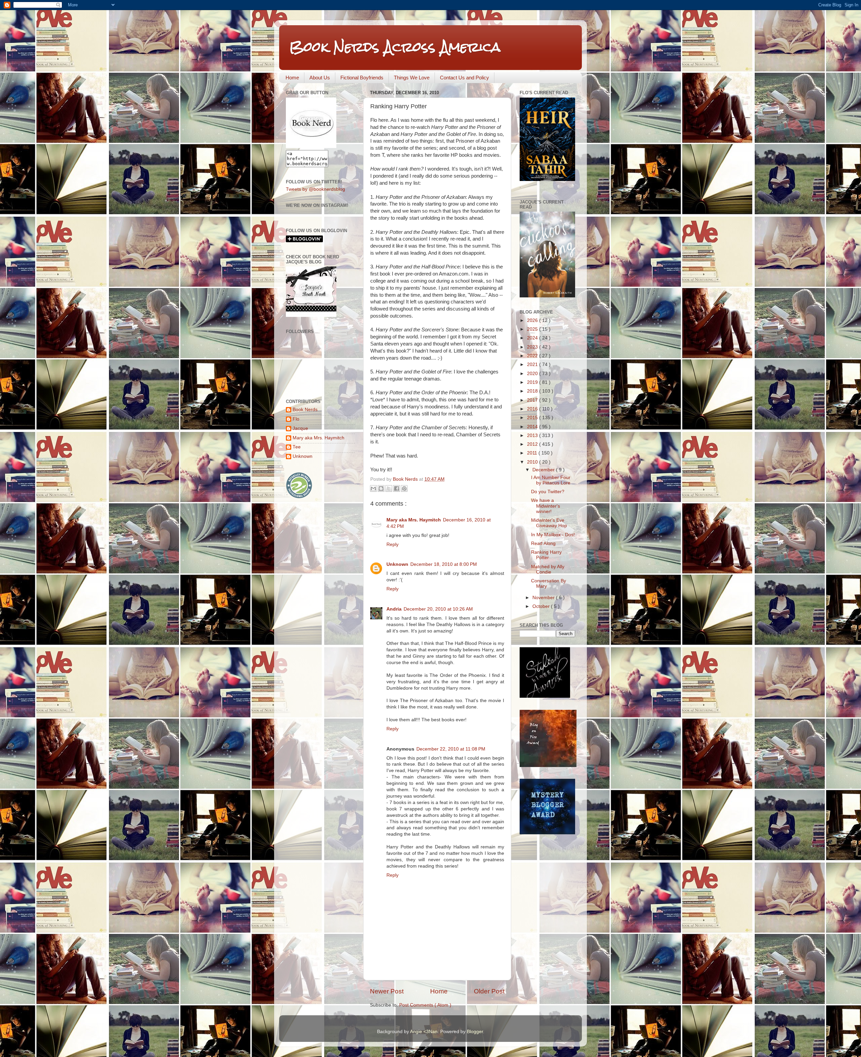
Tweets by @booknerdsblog (315, 189)
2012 (533, 444)
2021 (533, 364)
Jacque (300, 428)
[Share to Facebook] (396, 488)
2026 (533, 320)
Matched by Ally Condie (547, 569)
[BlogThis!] (381, 488)
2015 (533, 417)
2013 (533, 435)
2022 (533, 355)
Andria (394, 609)
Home (292, 77)
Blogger (475, 1031)
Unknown (397, 564)
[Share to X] (388, 488)
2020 (533, 373)
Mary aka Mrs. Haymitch (413, 519)
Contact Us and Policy (464, 77)
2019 (533, 382)
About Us (319, 77)
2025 (533, 329)
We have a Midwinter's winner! (545, 506)
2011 (532, 452)
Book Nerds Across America (394, 47)
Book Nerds (305, 409)
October (541, 606)
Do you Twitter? (547, 491)
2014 (533, 426)
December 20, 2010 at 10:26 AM (438, 609)
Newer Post (387, 991)
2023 (533, 347)
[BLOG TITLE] (311, 146)
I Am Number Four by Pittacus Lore (550, 480)
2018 (533, 391)
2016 (533, 408)
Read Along (543, 543)
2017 (533, 400)
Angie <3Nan (424, 1031)
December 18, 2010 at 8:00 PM (443, 564)
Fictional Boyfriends (361, 77)
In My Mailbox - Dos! (553, 534)
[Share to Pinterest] (404, 488)
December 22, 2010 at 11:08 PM (450, 749)
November (544, 597)
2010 (533, 462)
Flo (296, 419)
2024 (533, 337)
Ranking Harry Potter (546, 555)
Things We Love (411, 77)
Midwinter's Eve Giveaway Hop (549, 523)
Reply (392, 544)
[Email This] (373, 488)
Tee (297, 446)
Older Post (489, 991)
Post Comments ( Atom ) (425, 1005)
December (544, 469)
